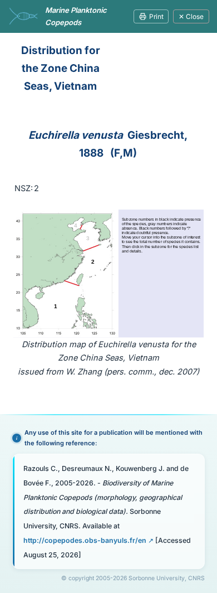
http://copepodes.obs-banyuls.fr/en (84, 540)
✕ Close (191, 16)
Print (156, 16)
